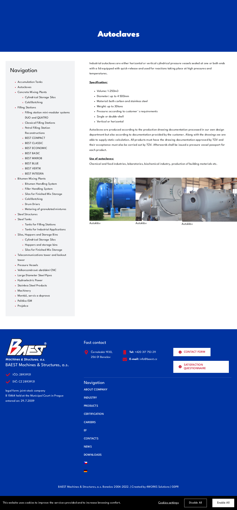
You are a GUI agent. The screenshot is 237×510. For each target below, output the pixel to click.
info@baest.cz (148, 359)
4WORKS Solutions (157, 487)
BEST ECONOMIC (36, 148)
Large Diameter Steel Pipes (35, 275)
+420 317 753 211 (145, 352)
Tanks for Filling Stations (40, 224)
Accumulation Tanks (30, 82)
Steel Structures (27, 214)
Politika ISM (25, 301)
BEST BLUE (32, 163)
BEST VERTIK (33, 168)
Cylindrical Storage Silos (40, 97)
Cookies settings (168, 502)
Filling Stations (27, 107)
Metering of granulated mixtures (45, 209)
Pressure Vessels (28, 265)
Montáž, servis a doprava (34, 295)
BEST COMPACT (35, 138)
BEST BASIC (32, 153)
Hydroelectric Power (30, 280)
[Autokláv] (123, 180)
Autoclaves (24, 87)
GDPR (175, 487)
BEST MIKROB (33, 158)
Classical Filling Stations (40, 123)
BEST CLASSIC (34, 143)
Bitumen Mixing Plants (32, 178)
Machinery (24, 290)
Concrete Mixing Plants (32, 92)
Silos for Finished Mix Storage (43, 194)
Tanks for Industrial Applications (45, 229)
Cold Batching (34, 102)
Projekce (23, 306)
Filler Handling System (39, 189)
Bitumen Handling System (41, 184)
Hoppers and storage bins (41, 245)
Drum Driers (32, 204)
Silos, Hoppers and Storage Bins (38, 234)
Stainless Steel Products (32, 285)
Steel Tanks (25, 219)
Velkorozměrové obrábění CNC (37, 270)
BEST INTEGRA (34, 173)
